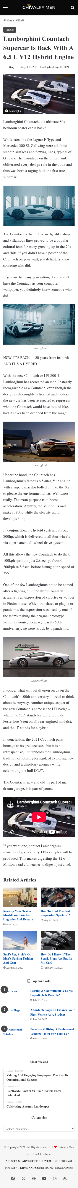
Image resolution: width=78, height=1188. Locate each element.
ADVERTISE (30, 1161)
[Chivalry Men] (39, 7)
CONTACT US (49, 1161)
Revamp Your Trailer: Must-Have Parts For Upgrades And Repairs (18, 915)
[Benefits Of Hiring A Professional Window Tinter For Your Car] (15, 1035)
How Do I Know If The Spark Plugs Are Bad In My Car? (56, 958)
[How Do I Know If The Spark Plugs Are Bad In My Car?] (58, 940)
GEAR (20, 20)
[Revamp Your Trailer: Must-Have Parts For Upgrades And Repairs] (20, 897)
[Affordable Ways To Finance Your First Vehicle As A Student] (15, 1016)
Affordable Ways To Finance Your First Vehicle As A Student (52, 1012)
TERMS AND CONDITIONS (35, 1168)
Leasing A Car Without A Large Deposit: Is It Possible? (51, 992)
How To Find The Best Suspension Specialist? (55, 913)
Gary (12, 67)
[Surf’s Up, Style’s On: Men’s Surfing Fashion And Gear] (20, 940)
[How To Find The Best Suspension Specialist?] (58, 897)
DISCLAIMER (64, 1168)
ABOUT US (13, 1161)
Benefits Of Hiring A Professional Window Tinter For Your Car (52, 1031)
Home (10, 20)
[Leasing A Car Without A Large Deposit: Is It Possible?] (15, 997)
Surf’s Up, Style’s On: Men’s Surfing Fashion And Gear (18, 958)
